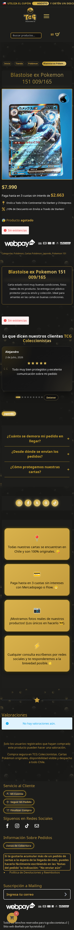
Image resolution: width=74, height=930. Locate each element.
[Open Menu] (46, 16)
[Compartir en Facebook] (28, 503)
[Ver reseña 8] (39, 397)
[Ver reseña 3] (25, 397)
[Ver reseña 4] (28, 397)
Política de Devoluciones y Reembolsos (34, 872)
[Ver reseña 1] (18, 397)
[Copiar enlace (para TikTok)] (54, 503)
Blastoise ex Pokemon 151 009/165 (37, 274)
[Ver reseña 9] (42, 397)
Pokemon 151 (59, 253)
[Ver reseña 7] (36, 397)
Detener (51, 397)
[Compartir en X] (37, 503)
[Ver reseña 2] (22, 397)
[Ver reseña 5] (30, 397)
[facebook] (7, 826)
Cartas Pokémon (33, 253)
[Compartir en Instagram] (19, 503)
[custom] (27, 826)
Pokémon (19, 253)
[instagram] (17, 826)
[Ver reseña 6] (33, 397)
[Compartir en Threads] (46, 503)
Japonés (47, 253)
